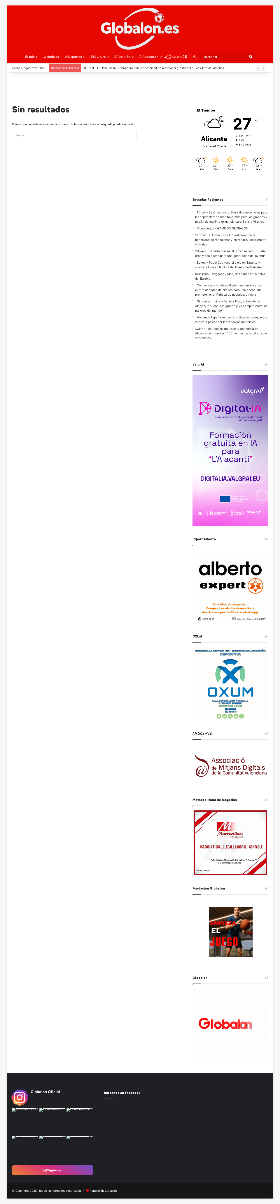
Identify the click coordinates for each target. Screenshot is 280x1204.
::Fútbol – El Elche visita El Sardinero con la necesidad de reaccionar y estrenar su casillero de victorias (153, 68)
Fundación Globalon (103, 1190)
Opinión (124, 57)
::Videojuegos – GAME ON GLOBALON (221, 228)
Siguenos (54, 1170)
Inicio (32, 57)
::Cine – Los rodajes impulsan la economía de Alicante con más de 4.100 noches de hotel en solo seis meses (231, 333)
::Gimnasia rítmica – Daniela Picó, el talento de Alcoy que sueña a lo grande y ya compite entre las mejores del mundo (231, 306)
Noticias (52, 57)
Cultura (100, 57)
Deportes (75, 57)
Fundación (150, 57)
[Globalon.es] (140, 29)
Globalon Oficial (45, 1092)
